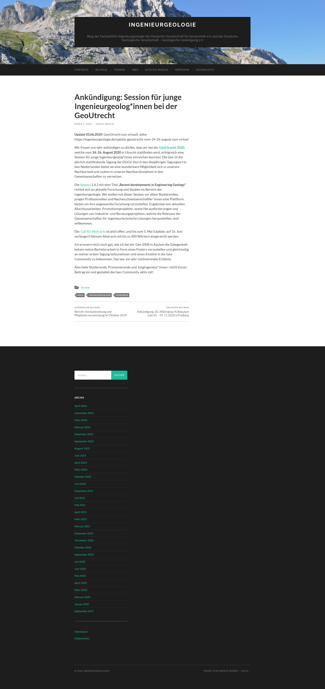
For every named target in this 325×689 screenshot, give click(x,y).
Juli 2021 (79, 498)
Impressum (182, 69)
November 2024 (83, 413)
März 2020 (80, 589)
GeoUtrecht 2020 (171, 147)
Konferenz (122, 295)
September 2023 (84, 441)
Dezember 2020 (83, 533)
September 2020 (84, 554)
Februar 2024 (82, 427)
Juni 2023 (80, 455)
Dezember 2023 (83, 434)
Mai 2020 (80, 575)
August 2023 (82, 448)
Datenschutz (205, 69)
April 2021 (80, 512)
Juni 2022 (80, 483)
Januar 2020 (81, 604)
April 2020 (80, 582)
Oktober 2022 (82, 476)
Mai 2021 (80, 504)
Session (85, 185)
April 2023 (80, 462)
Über (135, 69)
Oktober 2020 (82, 547)
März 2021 (80, 519)
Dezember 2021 (83, 490)
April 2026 (80, 405)
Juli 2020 (79, 561)
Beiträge (101, 69)
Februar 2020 (82, 597)
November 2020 (83, 540)
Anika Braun (105, 123)
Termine (119, 69)
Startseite (81, 69)
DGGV (81, 295)
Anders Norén (228, 671)
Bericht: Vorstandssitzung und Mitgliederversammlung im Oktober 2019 (100, 311)
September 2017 (84, 611)
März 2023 (80, 469)
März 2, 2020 (83, 123)
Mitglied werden (156, 69)
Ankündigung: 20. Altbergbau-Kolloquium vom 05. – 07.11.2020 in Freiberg (163, 311)
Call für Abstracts (93, 231)
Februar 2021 (82, 526)
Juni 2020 (80, 568)
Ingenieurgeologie (162, 25)
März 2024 (80, 420)
